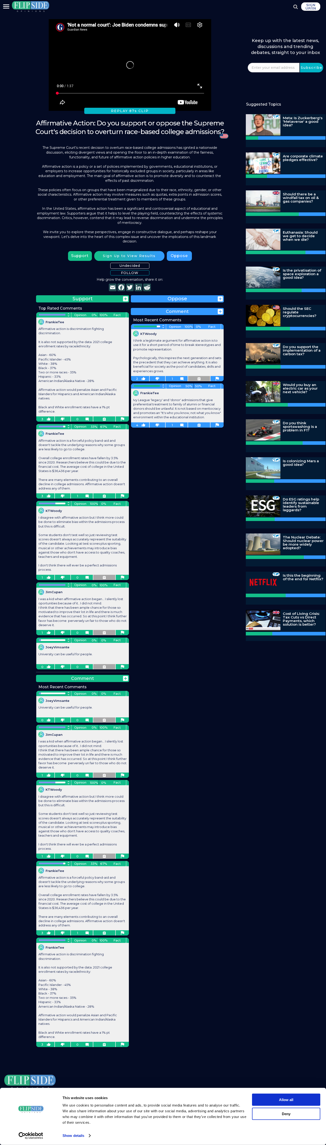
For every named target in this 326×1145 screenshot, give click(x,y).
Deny (286, 1114)
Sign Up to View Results (129, 256)
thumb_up (49, 419)
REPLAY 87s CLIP (130, 111)
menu (6, 6)
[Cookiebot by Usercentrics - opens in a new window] (31, 1135)
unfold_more (68, 315)
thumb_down (62, 419)
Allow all (286, 1100)
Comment (82, 678)
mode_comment (87, 419)
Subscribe (311, 67)
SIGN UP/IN (310, 7)
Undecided (129, 265)
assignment (104, 419)
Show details (73, 1136)
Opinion (80, 315)
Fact (117, 315)
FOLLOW (129, 273)
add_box (125, 299)
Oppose (179, 255)
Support (80, 255)
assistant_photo (122, 419)
